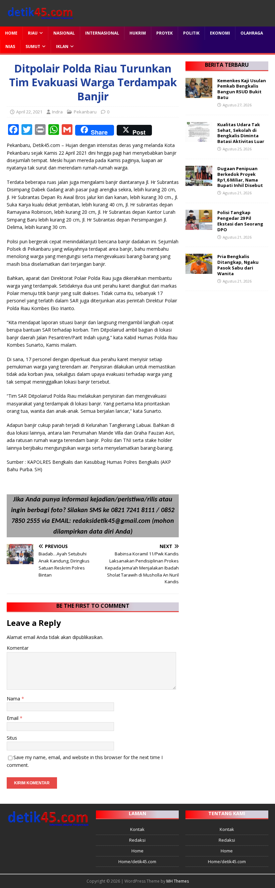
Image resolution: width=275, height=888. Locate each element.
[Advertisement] (226, 331)
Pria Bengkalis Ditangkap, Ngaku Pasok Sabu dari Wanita (238, 265)
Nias (10, 46)
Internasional (102, 33)
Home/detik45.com (137, 861)
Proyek (164, 33)
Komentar (18, 648)
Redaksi (137, 840)
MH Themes (177, 881)
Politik (191, 33)
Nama (14, 698)
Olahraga (251, 33)
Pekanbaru (85, 112)
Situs (12, 738)
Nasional (64, 33)
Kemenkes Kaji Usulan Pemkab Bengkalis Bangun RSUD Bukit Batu (241, 89)
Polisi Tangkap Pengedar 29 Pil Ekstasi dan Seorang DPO (240, 221)
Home (11, 33)
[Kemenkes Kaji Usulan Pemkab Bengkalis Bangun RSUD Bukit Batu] (198, 94)
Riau (33, 33)
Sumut (32, 46)
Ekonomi (220, 33)
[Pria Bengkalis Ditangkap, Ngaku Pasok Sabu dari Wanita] (198, 270)
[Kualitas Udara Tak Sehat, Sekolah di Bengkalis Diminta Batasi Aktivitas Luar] (198, 138)
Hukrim (137, 33)
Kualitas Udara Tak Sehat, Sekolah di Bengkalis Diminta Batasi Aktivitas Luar (240, 133)
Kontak (137, 829)
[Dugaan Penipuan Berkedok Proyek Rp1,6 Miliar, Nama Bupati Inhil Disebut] (198, 182)
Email (13, 718)
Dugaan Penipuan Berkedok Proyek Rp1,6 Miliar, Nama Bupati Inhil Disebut (240, 177)
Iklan (62, 46)
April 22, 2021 (29, 112)
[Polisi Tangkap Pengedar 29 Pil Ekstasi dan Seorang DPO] (198, 226)
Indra (57, 112)
